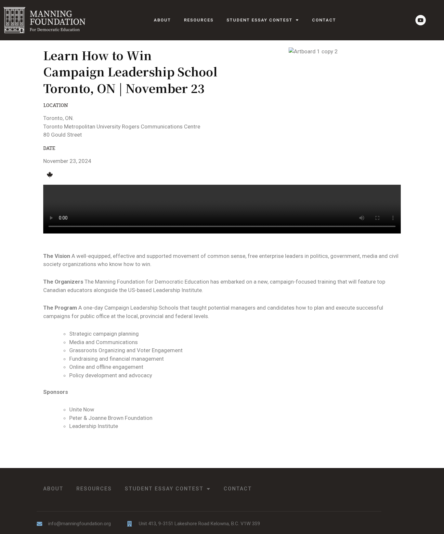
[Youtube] (420, 20)
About (162, 20)
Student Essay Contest (260, 20)
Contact (324, 20)
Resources (199, 20)
